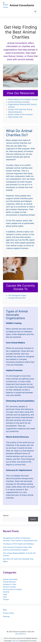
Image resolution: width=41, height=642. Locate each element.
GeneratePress (20, 634)
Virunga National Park (17, 298)
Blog (4, 610)
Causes (6, 599)
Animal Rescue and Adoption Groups (23, 99)
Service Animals (9, 587)
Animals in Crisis (9, 584)
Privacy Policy (8, 613)
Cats (5, 597)
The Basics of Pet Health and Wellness (18, 544)
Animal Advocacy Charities (19, 102)
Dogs (5, 594)
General (6, 592)
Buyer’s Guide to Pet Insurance (20, 114)
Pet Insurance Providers (12, 589)
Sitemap (6, 616)
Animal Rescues (9, 582)
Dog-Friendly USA (15, 117)
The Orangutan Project (17, 295)
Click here (15, 641)
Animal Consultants (22, 5)
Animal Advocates (10, 579)
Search (6, 515)
